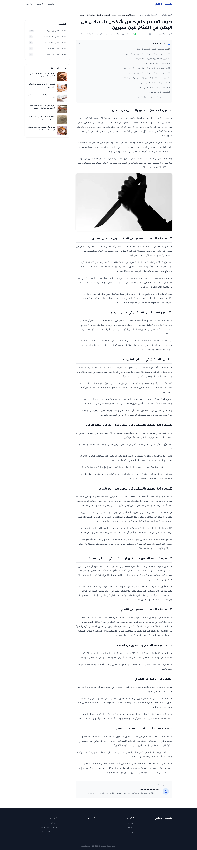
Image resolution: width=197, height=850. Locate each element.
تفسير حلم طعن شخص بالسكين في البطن (153, 49)
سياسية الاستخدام (49, 832)
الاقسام (40, 4)
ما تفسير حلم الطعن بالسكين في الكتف (154, 88)
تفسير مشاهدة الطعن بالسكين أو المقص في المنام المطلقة (146, 78)
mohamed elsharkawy (161, 34)
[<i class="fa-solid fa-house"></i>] (170, 15)
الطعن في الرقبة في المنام (159, 92)
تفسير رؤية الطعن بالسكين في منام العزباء (153, 59)
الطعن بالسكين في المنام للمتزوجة (156, 64)
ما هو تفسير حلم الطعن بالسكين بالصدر (154, 97)
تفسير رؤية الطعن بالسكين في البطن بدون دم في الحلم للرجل (146, 68)
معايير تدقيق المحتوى (48, 828)
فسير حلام (163, 4)
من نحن (29, 4)
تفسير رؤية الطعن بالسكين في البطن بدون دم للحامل (149, 73)
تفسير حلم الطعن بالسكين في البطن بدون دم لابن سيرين (147, 54)
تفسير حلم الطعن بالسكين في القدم (155, 83)
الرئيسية (50, 4)
